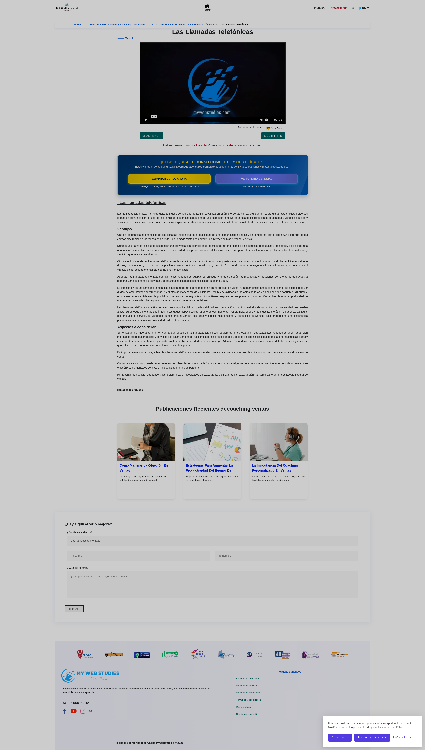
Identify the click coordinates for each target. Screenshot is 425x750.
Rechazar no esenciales (372, 737)
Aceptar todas (340, 737)
